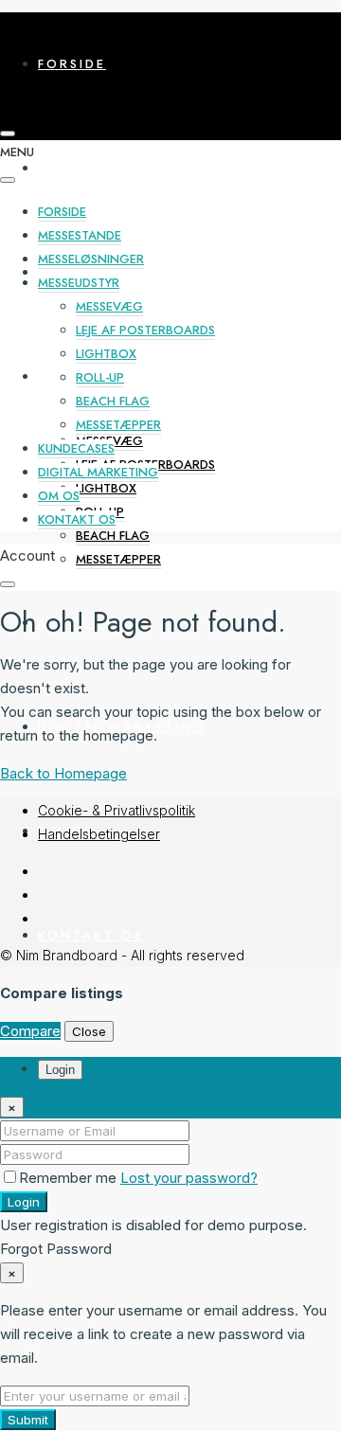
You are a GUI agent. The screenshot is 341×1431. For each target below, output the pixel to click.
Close (89, 1031)
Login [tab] (60, 1070)
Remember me (69, 1178)
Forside (72, 64)
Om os (59, 496)
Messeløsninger (111, 272)
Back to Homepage (63, 773)
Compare (30, 1031)
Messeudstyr (78, 283)
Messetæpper (118, 559)
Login (24, 1201)
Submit (28, 1419)
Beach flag (113, 536)
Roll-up (100, 377)
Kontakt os (91, 935)
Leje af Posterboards (145, 330)
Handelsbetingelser (99, 834)
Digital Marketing (98, 472)
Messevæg (109, 306)
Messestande (95, 168)
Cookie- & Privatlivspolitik (116, 810)
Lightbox (106, 488)
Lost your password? (189, 1178)
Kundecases (76, 448)
